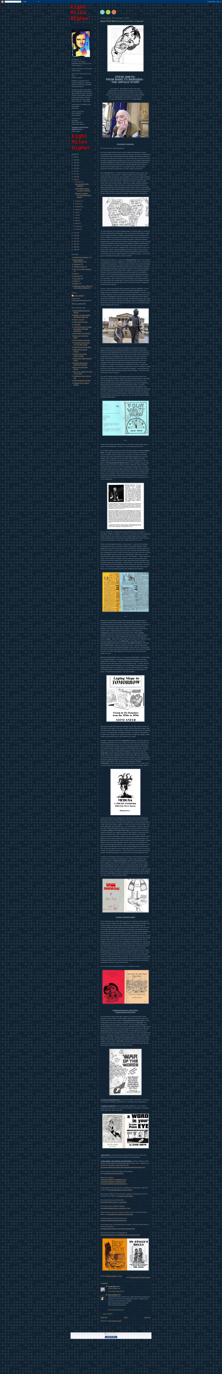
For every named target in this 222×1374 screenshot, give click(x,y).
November (78, 201)
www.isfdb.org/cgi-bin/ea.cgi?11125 (113, 1173)
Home (125, 1317)
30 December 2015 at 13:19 (116, 1291)
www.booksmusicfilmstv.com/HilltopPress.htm (113, 1179)
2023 (75, 157)
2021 (75, 162)
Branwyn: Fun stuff (78, 319)
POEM (75, 281)
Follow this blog (111, 1337)
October (77, 204)
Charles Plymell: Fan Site (80, 322)
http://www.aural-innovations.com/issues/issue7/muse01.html (118, 1228)
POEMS (75, 283)
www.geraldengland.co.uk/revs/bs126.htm (120, 1190)
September (78, 206)
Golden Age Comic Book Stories (82, 347)
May (76, 218)
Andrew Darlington (79, 295)
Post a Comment (107, 1313)
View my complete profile (79, 303)
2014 (75, 233)
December (78, 181)
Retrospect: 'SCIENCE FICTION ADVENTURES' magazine (83, 195)
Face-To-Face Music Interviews (82, 269)
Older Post (147, 1317)
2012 (75, 238)
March (77, 223)
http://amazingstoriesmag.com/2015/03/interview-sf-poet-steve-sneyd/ (120, 1234)
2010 (75, 244)
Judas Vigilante (112, 1294)
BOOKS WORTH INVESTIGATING (140, 1277)
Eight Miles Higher (80, 12)
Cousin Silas (76, 324)
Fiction (75, 273)
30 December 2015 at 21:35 (116, 1309)
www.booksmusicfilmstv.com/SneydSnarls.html (114, 1183)
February (78, 226)
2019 (75, 168)
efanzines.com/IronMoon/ (126, 1196)
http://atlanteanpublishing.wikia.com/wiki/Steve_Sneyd (116, 1208)
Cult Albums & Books (79, 266)
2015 (75, 179)
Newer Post (104, 1317)
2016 (75, 176)
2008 (75, 249)
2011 (75, 241)
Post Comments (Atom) (115, 1321)
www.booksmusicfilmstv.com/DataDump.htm (113, 1181)
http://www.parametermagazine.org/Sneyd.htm (114, 1220)
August (77, 209)
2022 (75, 160)
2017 (75, 174)
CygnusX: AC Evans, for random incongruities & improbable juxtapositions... (82, 328)
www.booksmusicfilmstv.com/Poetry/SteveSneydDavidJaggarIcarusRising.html (123, 1167)
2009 (75, 247)
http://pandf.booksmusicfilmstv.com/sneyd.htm (120, 1214)
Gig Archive (76, 276)
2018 (75, 171)
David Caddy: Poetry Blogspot (81, 333)
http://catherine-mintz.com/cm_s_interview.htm (114, 1202)
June (76, 215)
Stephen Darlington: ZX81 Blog (82, 380)
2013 (75, 235)
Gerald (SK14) (112, 1286)
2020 (75, 165)
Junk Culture (77, 278)
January (77, 229)
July (76, 212)
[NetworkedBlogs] (111, 1333)
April (76, 220)
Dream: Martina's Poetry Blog (81, 340)
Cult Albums (76, 264)
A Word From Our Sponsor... (81, 257)
